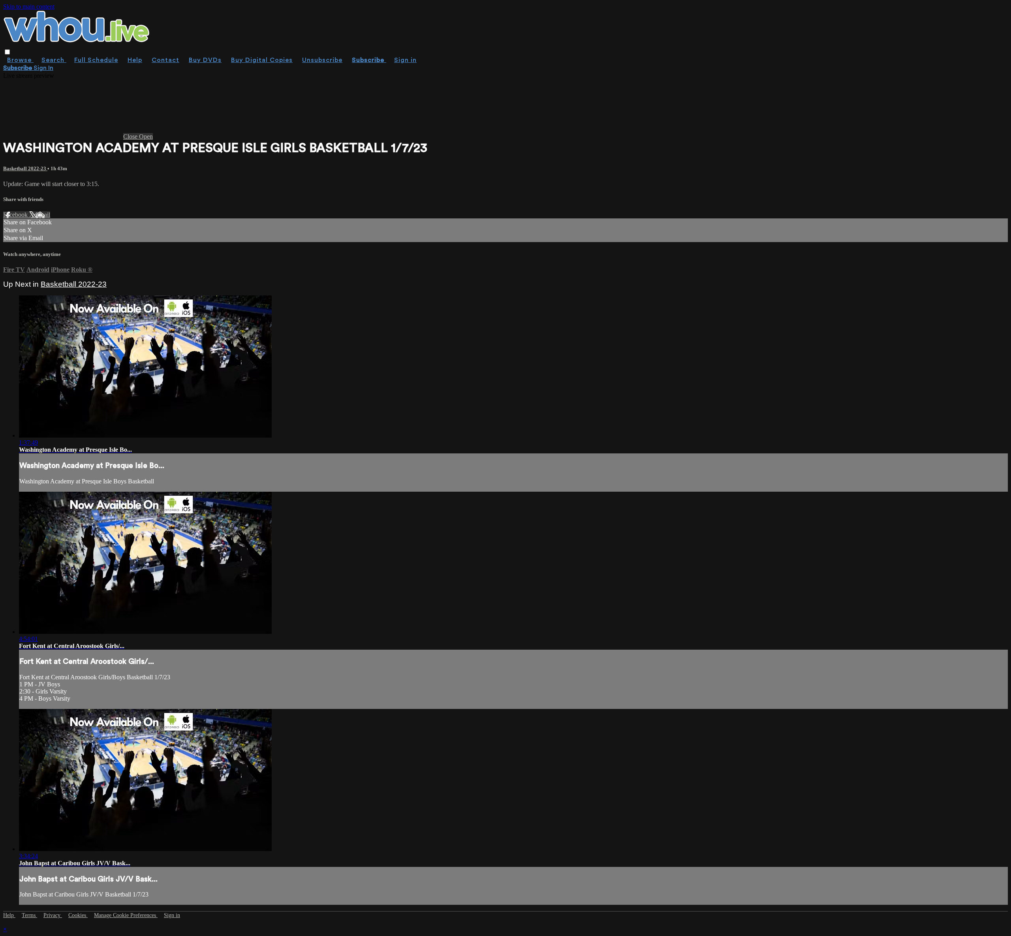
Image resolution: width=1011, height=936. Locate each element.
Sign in (405, 60)
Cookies (78, 915)
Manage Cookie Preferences (126, 915)
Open (146, 136)
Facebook (16, 214)
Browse (20, 60)
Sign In (43, 68)
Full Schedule (96, 60)
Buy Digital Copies (262, 60)
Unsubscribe (322, 60)
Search (53, 60)
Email (43, 214)
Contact (165, 60)
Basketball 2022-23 (25, 168)
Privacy (52, 915)
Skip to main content (28, 6)
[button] (7, 52)
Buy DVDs (205, 60)
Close (131, 136)
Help (135, 60)
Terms (29, 915)
